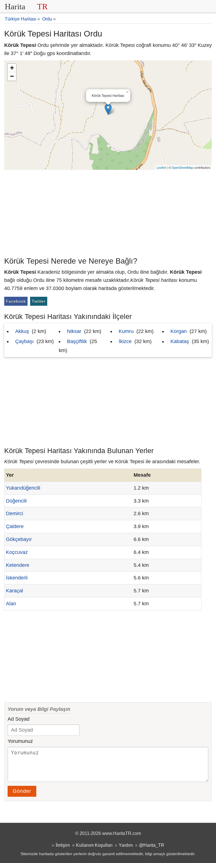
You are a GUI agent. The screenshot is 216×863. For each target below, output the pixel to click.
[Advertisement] (108, 212)
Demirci (14, 513)
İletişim (63, 845)
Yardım (126, 845)
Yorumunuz (20, 741)
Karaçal (14, 590)
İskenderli (17, 578)
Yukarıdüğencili (23, 488)
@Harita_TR (151, 845)
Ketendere (17, 565)
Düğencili (16, 501)
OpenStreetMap (182, 167)
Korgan (178, 331)
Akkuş (22, 331)
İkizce (125, 341)
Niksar (74, 331)
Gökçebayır (19, 539)
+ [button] (12, 67)
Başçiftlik (77, 341)
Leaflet (161, 167)
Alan (11, 603)
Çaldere (15, 526)
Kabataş (179, 341)
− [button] (12, 76)
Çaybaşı (24, 341)
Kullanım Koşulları (94, 845)
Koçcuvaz (17, 552)
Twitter (39, 301)
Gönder (22, 791)
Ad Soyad (19, 719)
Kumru (126, 331)
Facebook (16, 301)
